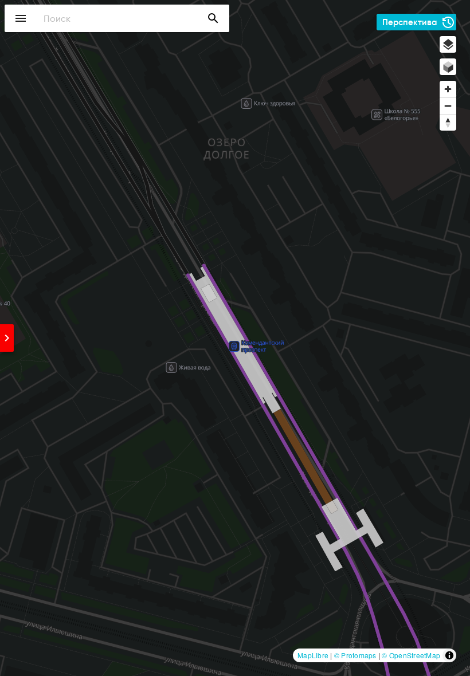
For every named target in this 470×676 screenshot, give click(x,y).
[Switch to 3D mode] (448, 66)
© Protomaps (355, 655)
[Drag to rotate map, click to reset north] (448, 122)
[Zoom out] (448, 105)
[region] (235, 338)
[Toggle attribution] (449, 655)
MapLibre (312, 655)
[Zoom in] (448, 89)
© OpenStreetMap (411, 655)
